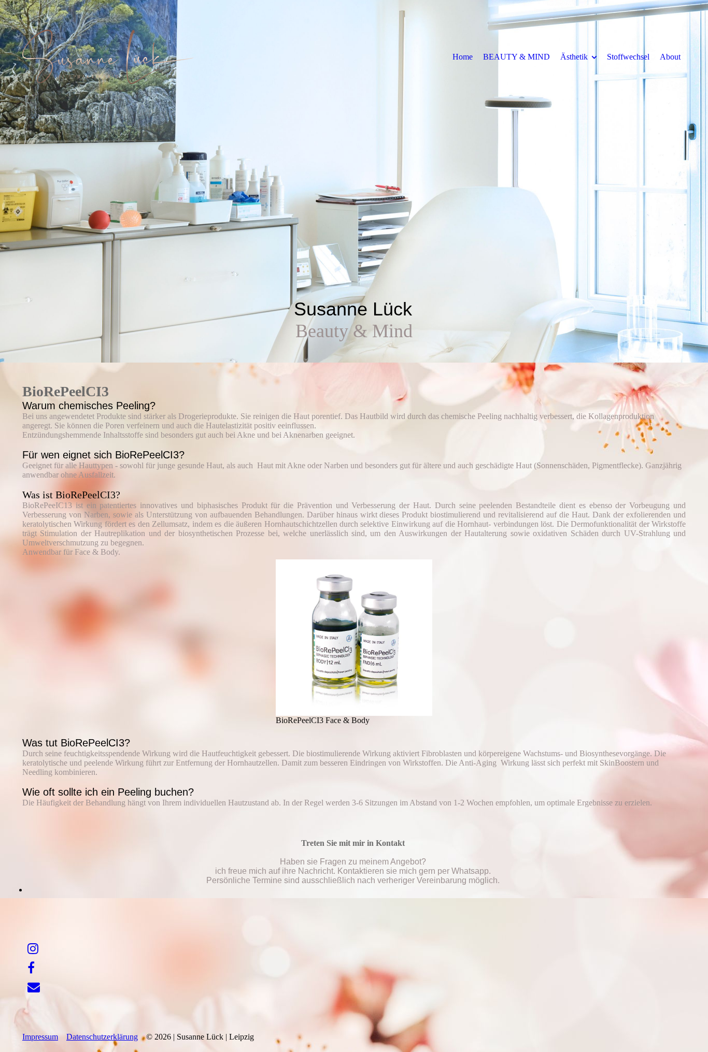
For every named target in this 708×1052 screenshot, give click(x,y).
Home (462, 56)
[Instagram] (32, 949)
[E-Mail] (33, 987)
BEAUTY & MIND (516, 56)
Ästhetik (574, 56)
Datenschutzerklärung (102, 1036)
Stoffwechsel (628, 56)
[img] (107, 56)
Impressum (40, 1036)
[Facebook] (31, 968)
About (670, 56)
